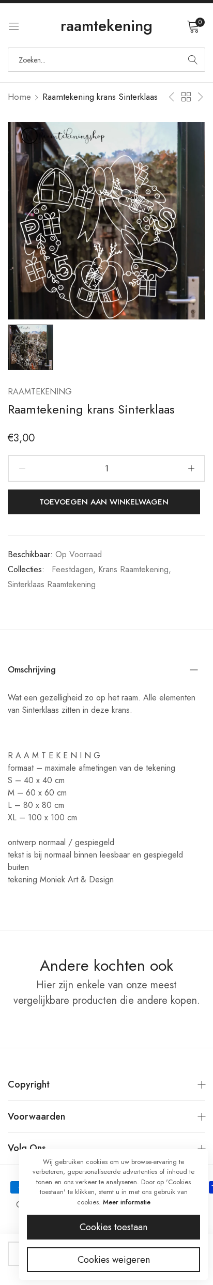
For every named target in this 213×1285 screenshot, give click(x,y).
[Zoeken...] (192, 60)
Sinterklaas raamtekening (52, 584)
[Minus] (22, 468)
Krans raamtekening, (134, 569)
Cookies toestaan (113, 1227)
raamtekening (40, 391)
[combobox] (106, 60)
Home (19, 96)
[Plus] (191, 468)
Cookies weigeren (114, 1259)
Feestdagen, (74, 569)
